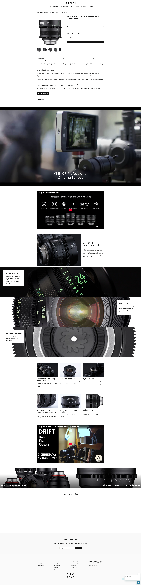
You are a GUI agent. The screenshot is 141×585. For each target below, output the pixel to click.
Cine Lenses (83, 6)
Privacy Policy (39, 563)
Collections (41, 12)
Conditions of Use (40, 565)
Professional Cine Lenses (47, 12)
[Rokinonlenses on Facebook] (67, 577)
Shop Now (85, 42)
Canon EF (69, 23)
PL (67, 26)
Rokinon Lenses (74, 6)
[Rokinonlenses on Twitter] (69, 577)
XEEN (90, 6)
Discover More (70, 181)
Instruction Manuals (74, 561)
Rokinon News (74, 567)
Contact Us (39, 561)
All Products (55, 6)
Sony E (68, 30)
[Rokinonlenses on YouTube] (73, 577)
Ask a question (70, 37)
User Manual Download (43, 93)
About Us (38, 559)
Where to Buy (73, 565)
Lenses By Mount (64, 6)
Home (49, 6)
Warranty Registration (75, 563)
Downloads (73, 559)
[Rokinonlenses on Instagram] (71, 577)
